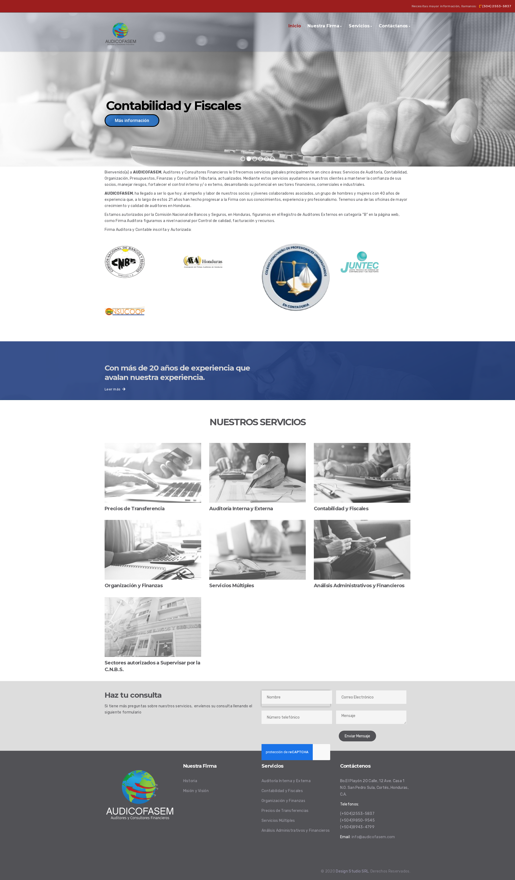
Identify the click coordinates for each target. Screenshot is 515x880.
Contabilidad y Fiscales (282, 791)
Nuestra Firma (323, 25)
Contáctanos (393, 25)
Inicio (294, 25)
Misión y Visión (196, 791)
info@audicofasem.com (373, 837)
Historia (190, 781)
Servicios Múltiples (278, 820)
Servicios (359, 25)
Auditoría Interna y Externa (286, 781)
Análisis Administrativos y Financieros (296, 830)
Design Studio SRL (352, 871)
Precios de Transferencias (285, 810)
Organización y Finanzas (283, 800)
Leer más (113, 389)
